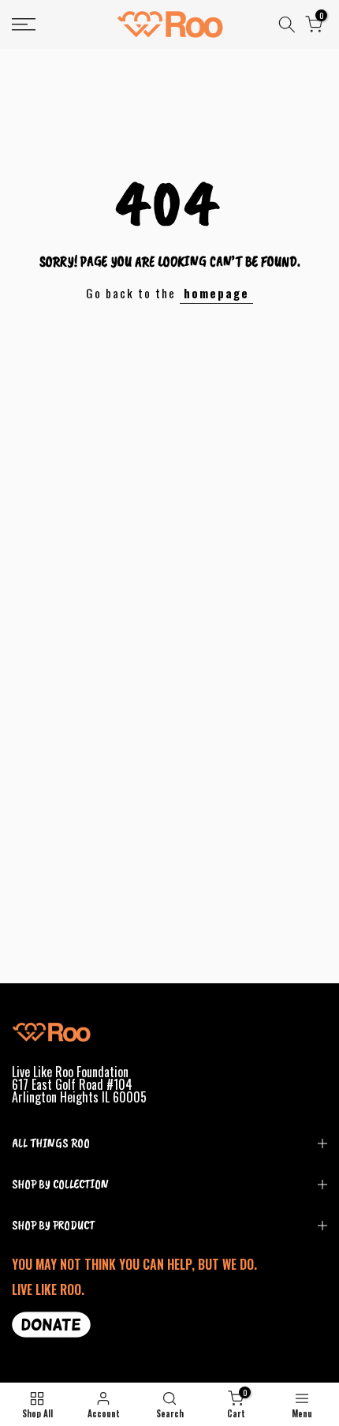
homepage (216, 292)
